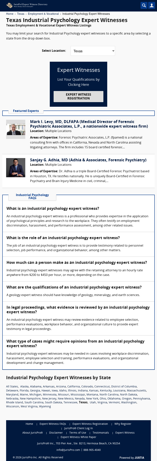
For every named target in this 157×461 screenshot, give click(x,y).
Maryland (12, 394)
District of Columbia (124, 386)
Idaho (62, 390)
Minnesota (49, 394)
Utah (93, 402)
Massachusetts (136, 390)
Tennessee (70, 402)
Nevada (80, 398)
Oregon (127, 398)
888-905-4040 (92, 450)
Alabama (35, 386)
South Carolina (34, 402)
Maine (24, 394)
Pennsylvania (141, 398)
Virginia (102, 402)
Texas (20, 14)
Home (9, 14)
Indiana (83, 390)
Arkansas (49, 386)
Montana (92, 394)
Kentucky (106, 390)
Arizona (61, 386)
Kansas (93, 390)
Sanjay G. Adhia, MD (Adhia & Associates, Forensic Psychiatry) (88, 160)
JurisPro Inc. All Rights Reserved (42, 457)
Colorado (87, 386)
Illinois (72, 390)
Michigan (35, 394)
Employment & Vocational (43, 14)
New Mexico (65, 398)
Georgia (35, 390)
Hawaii (46, 390)
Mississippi (78, 394)
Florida (24, 390)
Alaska (24, 386)
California (73, 386)
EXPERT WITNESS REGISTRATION (78, 96)
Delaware (12, 390)
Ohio (103, 398)
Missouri (63, 394)
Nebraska (12, 398)
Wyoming (45, 406)
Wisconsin (12, 406)
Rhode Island (14, 402)
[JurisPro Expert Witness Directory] (62, 5)
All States (12, 386)
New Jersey (49, 398)
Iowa (55, 390)
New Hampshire (30, 398)
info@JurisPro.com (68, 450)
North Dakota (128, 394)
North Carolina (109, 394)
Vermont (114, 402)
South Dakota (53, 402)
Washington (129, 402)
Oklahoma (113, 398)
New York (92, 398)
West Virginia (29, 406)
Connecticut (102, 386)
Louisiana (119, 390)
